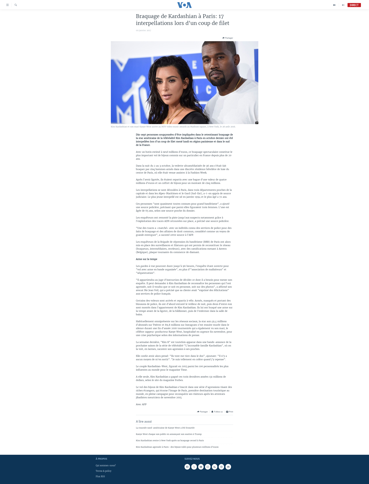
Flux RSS (100, 476)
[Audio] (343, 5)
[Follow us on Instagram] (207, 467)
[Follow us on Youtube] (201, 467)
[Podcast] (221, 467)
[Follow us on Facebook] (187, 467)
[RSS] (214, 467)
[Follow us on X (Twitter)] (194, 467)
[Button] (227, 38)
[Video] (334, 5)
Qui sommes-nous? (106, 465)
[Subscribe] (228, 467)
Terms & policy (103, 471)
